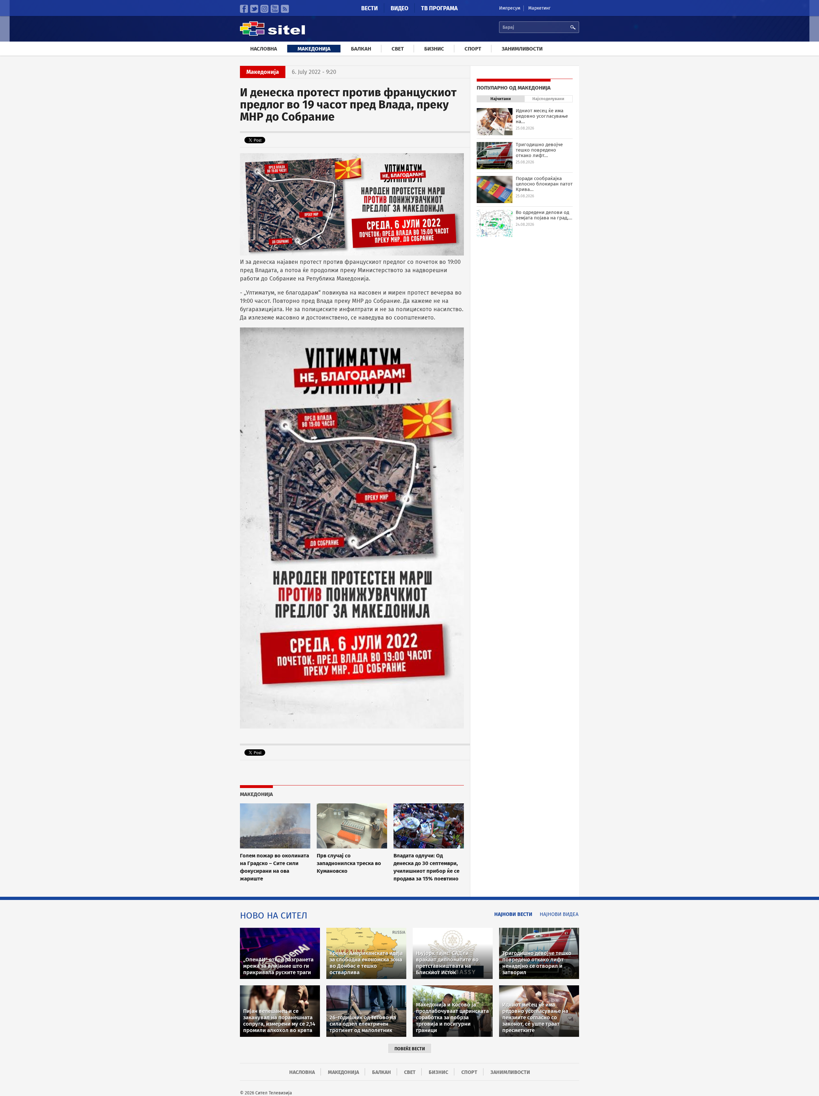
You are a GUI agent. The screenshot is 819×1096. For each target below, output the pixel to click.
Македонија (314, 48)
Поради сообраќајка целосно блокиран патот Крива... (544, 184)
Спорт (473, 48)
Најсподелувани (548, 98)
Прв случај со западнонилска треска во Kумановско (349, 863)
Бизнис (434, 48)
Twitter (254, 9)
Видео (399, 8)
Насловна (263, 48)
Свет (398, 48)
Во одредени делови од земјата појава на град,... (544, 215)
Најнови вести (513, 914)
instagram (264, 9)
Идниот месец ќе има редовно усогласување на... (542, 116)
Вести (369, 8)
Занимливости (522, 48)
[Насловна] (272, 35)
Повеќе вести (409, 1049)
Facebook (244, 9)
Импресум (509, 8)
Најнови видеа (559, 914)
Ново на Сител (273, 915)
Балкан (361, 48)
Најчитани (500, 98)
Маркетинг (539, 8)
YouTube (275, 9)
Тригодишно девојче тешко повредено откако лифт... (539, 150)
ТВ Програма (439, 8)
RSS (285, 9)
